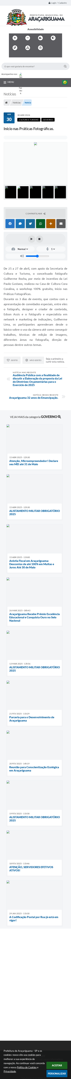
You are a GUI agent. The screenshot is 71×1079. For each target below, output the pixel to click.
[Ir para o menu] (12, 55)
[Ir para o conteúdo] (50, 48)
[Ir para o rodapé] (28, 55)
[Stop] (39, 239)
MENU (10, 82)
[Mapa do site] (28, 47)
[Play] (31, 239)
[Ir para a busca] (20, 55)
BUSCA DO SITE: (12, 61)
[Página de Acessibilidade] (40, 47)
